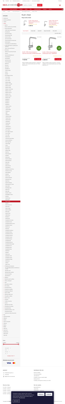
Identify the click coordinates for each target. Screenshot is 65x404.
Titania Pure (7, 108)
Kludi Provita (7, 213)
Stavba (5, 320)
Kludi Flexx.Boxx (8, 160)
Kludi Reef (7, 250)
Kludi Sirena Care (8, 204)
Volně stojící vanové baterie (10, 30)
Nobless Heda (8, 85)
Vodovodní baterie (8, 28)
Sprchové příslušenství (9, 55)
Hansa (6, 145)
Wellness (6, 277)
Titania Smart (8, 119)
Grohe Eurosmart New (9, 138)
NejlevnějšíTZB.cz (37, 387)
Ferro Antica (7, 130)
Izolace (6, 303)
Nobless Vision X (8, 92)
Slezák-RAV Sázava (9, 235)
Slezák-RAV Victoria (9, 233)
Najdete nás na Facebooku (10, 376)
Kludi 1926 (7, 162)
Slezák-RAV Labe (8, 247)
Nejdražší (39, 30)
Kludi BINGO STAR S (9, 194)
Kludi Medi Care (8, 179)
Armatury (6, 299)
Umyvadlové (7, 58)
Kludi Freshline (8, 210)
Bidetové (7, 63)
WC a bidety (7, 286)
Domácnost (6, 18)
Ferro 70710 (7, 79)
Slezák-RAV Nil (8, 240)
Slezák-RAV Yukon (8, 225)
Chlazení (5, 318)
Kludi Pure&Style (8, 182)
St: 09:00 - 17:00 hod (6, 390)
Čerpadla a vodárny (8, 296)
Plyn (4, 314)
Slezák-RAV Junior (8, 237)
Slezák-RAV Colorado (9, 220)
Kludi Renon (7, 218)
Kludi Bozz (7, 164)
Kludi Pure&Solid (8, 177)
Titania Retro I (8, 126)
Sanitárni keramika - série (9, 309)
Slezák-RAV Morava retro (10, 223)
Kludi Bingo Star (8, 187)
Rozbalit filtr (10, 356)
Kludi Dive (7, 228)
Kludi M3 (7, 252)
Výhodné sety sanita (9, 304)
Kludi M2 (7, 196)
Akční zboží (6, 333)
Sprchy (6, 25)
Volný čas (5, 328)
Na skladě (7, 348)
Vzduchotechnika (7, 316)
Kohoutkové (7, 32)
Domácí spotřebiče (7, 20)
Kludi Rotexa (7, 198)
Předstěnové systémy (9, 306)
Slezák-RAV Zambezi (9, 230)
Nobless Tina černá (9, 89)
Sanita (5, 23)
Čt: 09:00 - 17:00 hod (6, 392)
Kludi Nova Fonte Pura (9, 169)
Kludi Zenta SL (8, 165)
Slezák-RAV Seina (8, 222)
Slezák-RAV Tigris (8, 257)
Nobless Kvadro (8, 96)
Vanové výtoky (8, 37)
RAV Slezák (7, 147)
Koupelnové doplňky (9, 289)
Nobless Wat (7, 97)
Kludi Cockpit (7, 208)
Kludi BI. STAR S (8, 193)
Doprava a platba (26, 1)
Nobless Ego (7, 150)
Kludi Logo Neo (8, 141)
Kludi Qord (7, 261)
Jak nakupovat (36, 375)
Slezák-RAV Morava (9, 242)
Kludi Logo (7, 211)
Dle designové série (9, 75)
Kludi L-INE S (7, 186)
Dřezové (6, 65)
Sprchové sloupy (8, 33)
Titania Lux (7, 111)
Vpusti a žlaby (7, 292)
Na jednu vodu (7, 270)
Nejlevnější (33, 30)
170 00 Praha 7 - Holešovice (39, 390)
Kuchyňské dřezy (8, 287)
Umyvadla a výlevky (8, 284)
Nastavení (16, 401)
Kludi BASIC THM (8, 256)
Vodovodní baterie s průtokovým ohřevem (11, 46)
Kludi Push (7, 181)
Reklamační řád (37, 379)
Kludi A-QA (7, 206)
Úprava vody (7, 297)
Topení (5, 21)
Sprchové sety (8, 60)
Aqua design (7, 143)
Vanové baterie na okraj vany (10, 40)
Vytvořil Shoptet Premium (57, 401)
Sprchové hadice (8, 38)
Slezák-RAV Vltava (8, 232)
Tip (6, 353)
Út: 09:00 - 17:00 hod (6, 389)
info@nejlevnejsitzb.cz (9, 372)
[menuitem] (5, 9)
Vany (6, 282)
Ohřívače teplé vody (9, 294)
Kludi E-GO (7, 189)
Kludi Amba (7, 148)
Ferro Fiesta (7, 133)
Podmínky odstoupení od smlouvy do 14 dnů (42, 380)
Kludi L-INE (7, 191)
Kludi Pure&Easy (8, 159)
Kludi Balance (7, 167)
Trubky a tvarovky (8, 301)
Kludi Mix (7, 174)
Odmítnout (40, 394)
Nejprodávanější (47, 30)
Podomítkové (7, 56)
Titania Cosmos (8, 106)
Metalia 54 (7, 216)
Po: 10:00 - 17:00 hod (7, 387)
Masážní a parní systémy (9, 279)
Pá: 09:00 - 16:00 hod (6, 393)
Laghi (6, 113)
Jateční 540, (36, 389)
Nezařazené (6, 331)
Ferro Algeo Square (9, 131)
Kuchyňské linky (8, 308)
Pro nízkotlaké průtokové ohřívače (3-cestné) (12, 268)
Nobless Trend (8, 91)
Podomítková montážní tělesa (11, 43)
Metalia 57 (7, 102)
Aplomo (6, 262)
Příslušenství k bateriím (9, 266)
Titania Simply (8, 109)
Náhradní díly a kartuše (9, 272)
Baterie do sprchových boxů (10, 51)
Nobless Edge (8, 82)
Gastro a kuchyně (7, 321)
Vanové (6, 53)
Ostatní (6, 73)
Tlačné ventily (7, 70)
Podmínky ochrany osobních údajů (40, 377)
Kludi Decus (7, 227)
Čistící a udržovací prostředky (10, 26)
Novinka (7, 351)
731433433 (7, 374)
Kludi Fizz (7, 152)
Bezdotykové (7, 275)
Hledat (39, 5)
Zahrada (5, 323)
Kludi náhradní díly (8, 35)
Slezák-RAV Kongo (8, 259)
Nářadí (5, 326)
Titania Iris (7, 114)
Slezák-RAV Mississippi (9, 244)
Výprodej (5, 335)
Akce (6, 350)
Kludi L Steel (7, 201)
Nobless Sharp (8, 87)
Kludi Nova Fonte (8, 170)
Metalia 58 (7, 104)
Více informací (22, 397)
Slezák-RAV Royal (8, 239)
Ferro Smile (7, 77)
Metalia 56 (7, 99)
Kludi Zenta (7, 136)
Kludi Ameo (7, 157)
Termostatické (8, 62)
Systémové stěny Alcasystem (10, 313)
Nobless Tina (7, 94)
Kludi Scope (7, 176)
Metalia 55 (7, 101)
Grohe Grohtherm (8, 140)
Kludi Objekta (8, 172)
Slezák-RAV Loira (8, 245)
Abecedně (55, 30)
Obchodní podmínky (36, 1)
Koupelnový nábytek (9, 291)
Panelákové (7, 68)
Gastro (6, 72)
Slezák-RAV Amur (8, 249)
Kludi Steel (7, 199)
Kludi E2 (6, 203)
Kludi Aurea (7, 254)
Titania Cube (7, 123)
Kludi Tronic (7, 264)
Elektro (5, 325)
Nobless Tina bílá (8, 84)
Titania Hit (7, 124)
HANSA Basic (7, 215)
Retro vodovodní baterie (10, 48)
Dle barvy (7, 50)
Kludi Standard (8, 153)
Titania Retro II (8, 128)
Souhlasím (48, 394)
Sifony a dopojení (8, 280)
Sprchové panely (8, 274)
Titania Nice (7, 121)
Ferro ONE (7, 135)
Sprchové (7, 67)
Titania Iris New (8, 116)
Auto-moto (6, 330)
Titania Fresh (7, 118)
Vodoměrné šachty (8, 311)
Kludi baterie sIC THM (9, 184)
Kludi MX (7, 155)
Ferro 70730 (7, 80)
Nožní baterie (7, 42)
